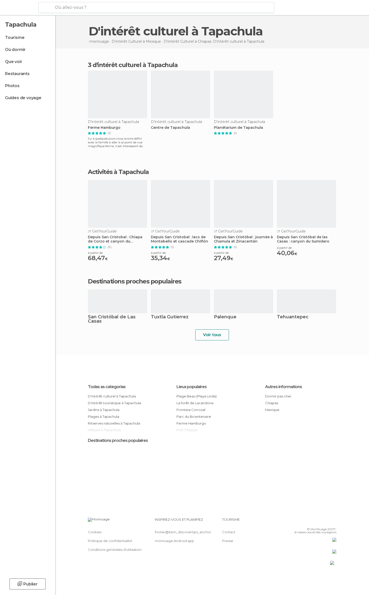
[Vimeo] (324, 521)
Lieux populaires (191, 386)
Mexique (272, 410)
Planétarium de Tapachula (238, 128)
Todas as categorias (107, 386)
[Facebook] (308, 521)
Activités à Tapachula (118, 172)
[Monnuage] (18, 7)
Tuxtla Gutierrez (170, 317)
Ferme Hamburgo (104, 128)
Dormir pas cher (278, 396)
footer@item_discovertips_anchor (183, 532)
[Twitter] (316, 521)
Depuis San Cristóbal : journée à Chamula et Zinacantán (243, 239)
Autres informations (283, 386)
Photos (12, 85)
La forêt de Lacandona (194, 403)
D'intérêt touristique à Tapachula (114, 403)
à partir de (95, 253)
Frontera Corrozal (190, 410)
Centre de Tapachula (170, 128)
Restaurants (17, 73)
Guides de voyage (23, 97)
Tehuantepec (293, 317)
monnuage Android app (174, 541)
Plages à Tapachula (103, 416)
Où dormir (15, 49)
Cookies (94, 532)
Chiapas (271, 403)
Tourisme (14, 37)
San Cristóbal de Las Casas (112, 319)
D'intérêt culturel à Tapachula (112, 396)
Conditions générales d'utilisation (115, 550)
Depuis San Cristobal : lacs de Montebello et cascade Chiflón (179, 239)
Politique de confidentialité (110, 541)
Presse (227, 541)
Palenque (225, 317)
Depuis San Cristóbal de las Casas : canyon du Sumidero (303, 239)
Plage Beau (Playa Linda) (196, 396)
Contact (228, 532)
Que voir (13, 61)
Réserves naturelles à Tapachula (114, 423)
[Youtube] (332, 521)
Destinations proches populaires (134, 281)
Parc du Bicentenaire (193, 416)
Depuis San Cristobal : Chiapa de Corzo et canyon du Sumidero (115, 239)
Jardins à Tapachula (103, 410)
